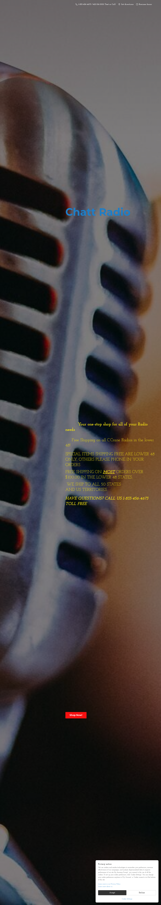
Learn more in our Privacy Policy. (109, 884)
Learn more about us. (105, 886)
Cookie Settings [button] (127, 899)
